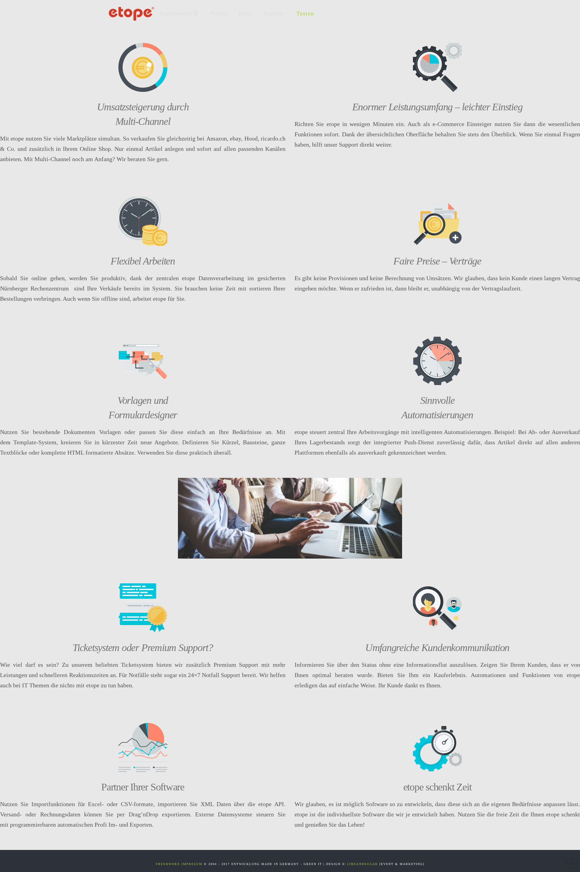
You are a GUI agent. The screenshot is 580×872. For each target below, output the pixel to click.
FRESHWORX (168, 864)
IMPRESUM (192, 864)
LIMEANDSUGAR (362, 864)
